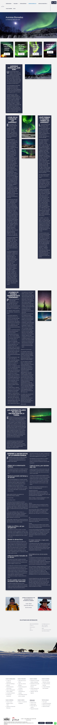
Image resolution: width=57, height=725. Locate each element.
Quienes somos (33, 702)
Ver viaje (7, 53)
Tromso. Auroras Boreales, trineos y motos (9, 703)
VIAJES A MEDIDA (9, 8)
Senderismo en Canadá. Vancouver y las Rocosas (35, 685)
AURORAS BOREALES (32, 3)
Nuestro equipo (33, 704)
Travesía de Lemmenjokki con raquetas (21, 691)
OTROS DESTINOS (23, 3)
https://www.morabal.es (28, 607)
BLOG (14, 8)
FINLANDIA (16, 3)
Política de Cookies (46, 706)
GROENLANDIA (8, 3)
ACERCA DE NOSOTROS (42, 3)
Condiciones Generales (47, 703)
